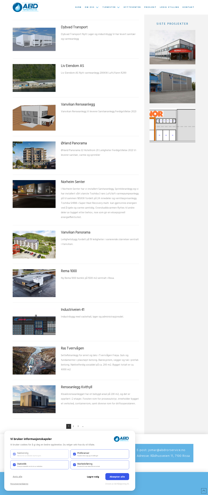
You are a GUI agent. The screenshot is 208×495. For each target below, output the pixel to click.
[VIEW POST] (34, 39)
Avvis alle (17, 476)
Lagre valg (93, 476)
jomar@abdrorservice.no (166, 450)
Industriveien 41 (72, 310)
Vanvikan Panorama (75, 232)
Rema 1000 (69, 271)
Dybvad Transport (74, 27)
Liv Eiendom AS (72, 66)
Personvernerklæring (19, 484)
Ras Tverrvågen (72, 348)
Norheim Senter (73, 182)
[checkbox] (39, 453)
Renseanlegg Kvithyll (76, 387)
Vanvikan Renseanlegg (78, 105)
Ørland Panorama (74, 143)
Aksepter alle (117, 476)
